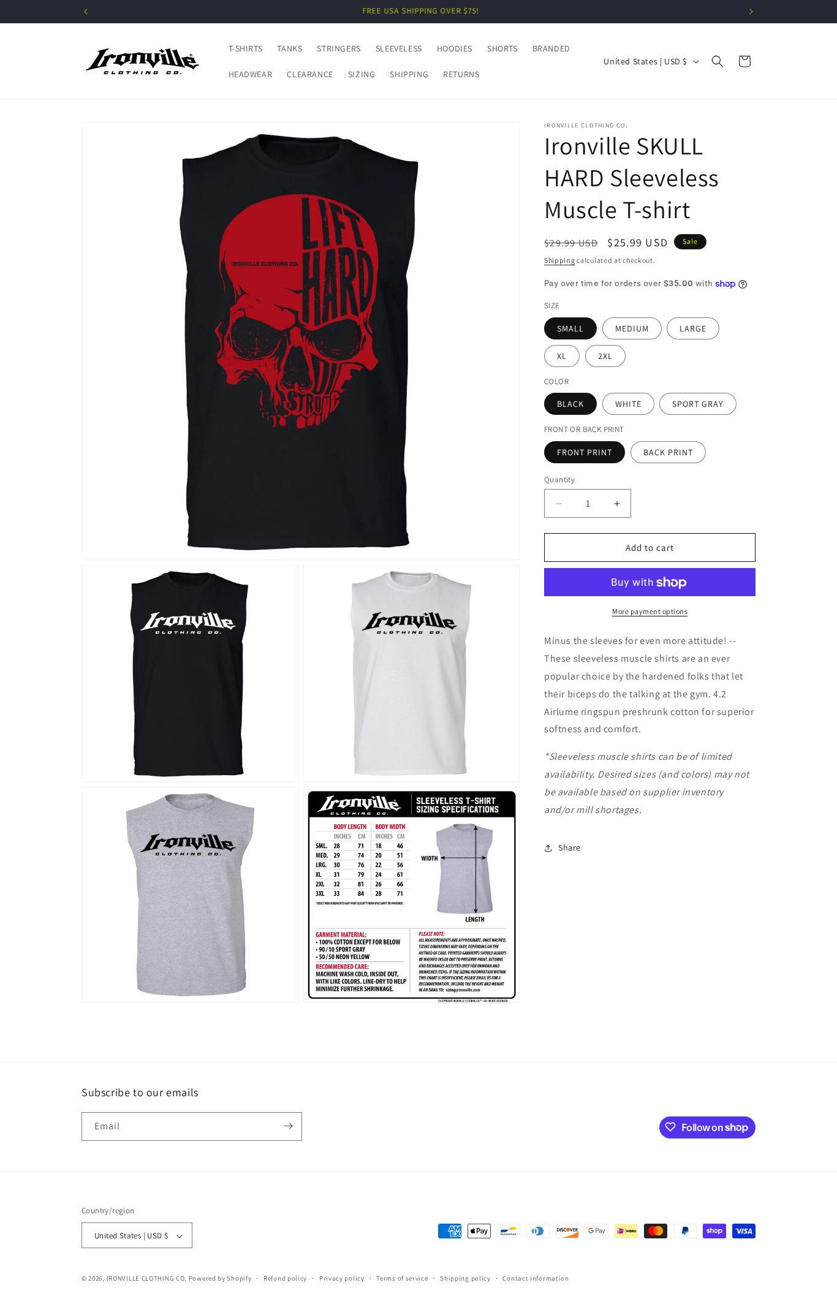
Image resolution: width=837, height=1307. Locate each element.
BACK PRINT (668, 452)
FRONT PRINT (584, 452)
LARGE (693, 328)
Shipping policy (465, 1278)
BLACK (570, 404)
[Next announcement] (751, 11)
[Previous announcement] (85, 11)
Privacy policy (342, 1278)
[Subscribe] (288, 1126)
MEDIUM (632, 328)
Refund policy (285, 1278)
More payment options (649, 611)
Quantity (559, 479)
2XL (605, 356)
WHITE (628, 404)
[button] (717, 61)
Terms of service (402, 1278)
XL (562, 356)
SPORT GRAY (698, 404)
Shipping (559, 260)
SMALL (570, 328)
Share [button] (569, 847)
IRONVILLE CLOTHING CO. (147, 1279)
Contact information (535, 1278)
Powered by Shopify (220, 1279)
